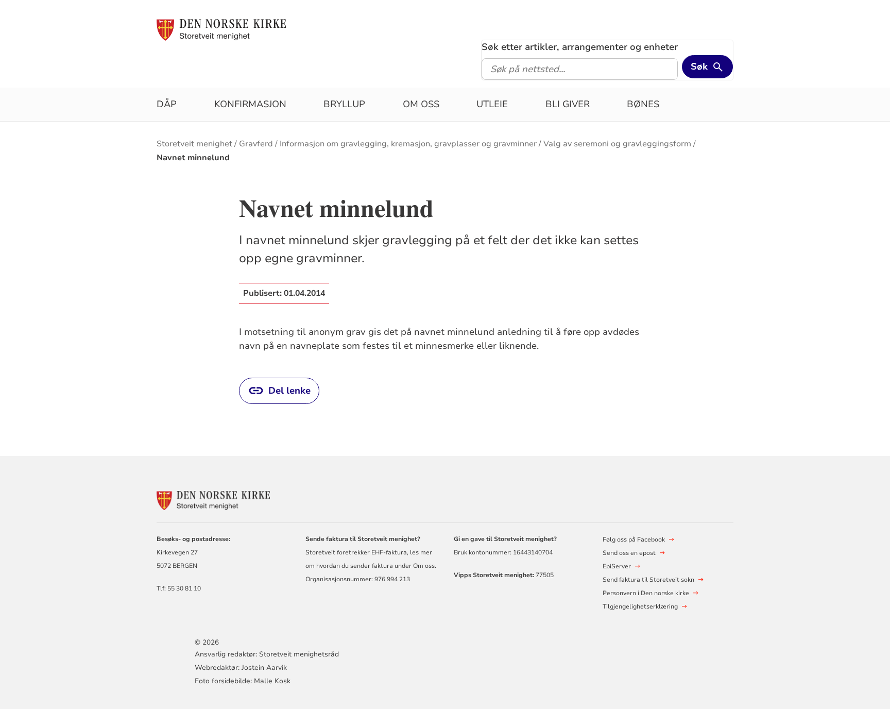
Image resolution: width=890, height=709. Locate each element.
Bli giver (567, 104)
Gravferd (256, 143)
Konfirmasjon (250, 104)
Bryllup (344, 104)
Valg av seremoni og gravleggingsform (617, 143)
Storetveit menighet (194, 143)
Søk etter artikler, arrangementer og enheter (580, 47)
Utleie (492, 104)
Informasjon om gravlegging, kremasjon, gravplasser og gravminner (408, 143)
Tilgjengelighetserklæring (640, 606)
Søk (699, 66)
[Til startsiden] (221, 29)
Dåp (167, 104)
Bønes (643, 104)
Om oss (421, 104)
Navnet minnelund (193, 157)
